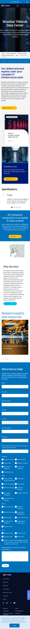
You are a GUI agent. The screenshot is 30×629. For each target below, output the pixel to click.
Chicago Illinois (21, 459)
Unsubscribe (17, 613)
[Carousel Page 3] (17, 207)
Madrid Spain (8, 517)
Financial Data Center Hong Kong (9, 479)
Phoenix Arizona (8, 472)
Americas (4, 456)
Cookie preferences (19, 611)
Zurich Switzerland (22, 517)
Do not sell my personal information (8, 614)
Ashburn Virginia (9, 459)
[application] (15, 622)
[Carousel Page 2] (14, 207)
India (3, 530)
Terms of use (6, 611)
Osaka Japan (21, 478)
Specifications (11, 61)
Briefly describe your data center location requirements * (14, 548)
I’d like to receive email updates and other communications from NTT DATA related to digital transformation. (16, 542)
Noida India (20, 536)
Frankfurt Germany (20, 507)
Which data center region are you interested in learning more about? (14, 446)
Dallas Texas (7, 463)
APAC (3, 475)
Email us (10, 141)
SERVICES (5, 582)
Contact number (6, 428)
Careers (5, 596)
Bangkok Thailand (22, 493)
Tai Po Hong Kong (9, 484)
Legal (4, 599)
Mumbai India (8, 536)
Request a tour (9, 179)
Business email (6, 401)
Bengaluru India (8, 533)
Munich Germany (9, 512)
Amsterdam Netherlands (21, 513)
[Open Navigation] (28, 6)
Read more (13, 236)
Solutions (6, 589)
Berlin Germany (8, 507)
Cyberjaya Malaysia (20, 488)
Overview (4, 61)
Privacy (16, 608)
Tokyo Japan (20, 484)
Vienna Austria (8, 526)
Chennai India (21, 533)
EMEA (3, 504)
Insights (19, 61)
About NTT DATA (7, 592)
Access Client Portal (15, 1)
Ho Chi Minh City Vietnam (9, 499)
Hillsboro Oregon (22, 463)
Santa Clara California (20, 467)
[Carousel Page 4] (19, 207)
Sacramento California (7, 467)
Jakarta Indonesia (9, 487)
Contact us (26, 61)
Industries (6, 578)
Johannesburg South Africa (21, 522)
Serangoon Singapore (7, 494)
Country (4, 419)
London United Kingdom (8, 522)
